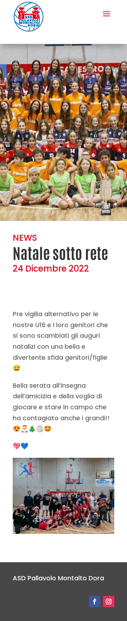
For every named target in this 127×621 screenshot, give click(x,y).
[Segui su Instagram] (108, 601)
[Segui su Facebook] (94, 601)
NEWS (25, 238)
